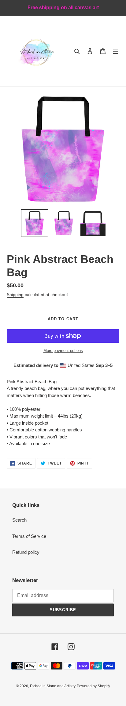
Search (19, 520)
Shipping (15, 294)
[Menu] (115, 51)
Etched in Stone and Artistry (53, 686)
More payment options (63, 350)
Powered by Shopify (93, 686)
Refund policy (25, 552)
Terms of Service (29, 536)
